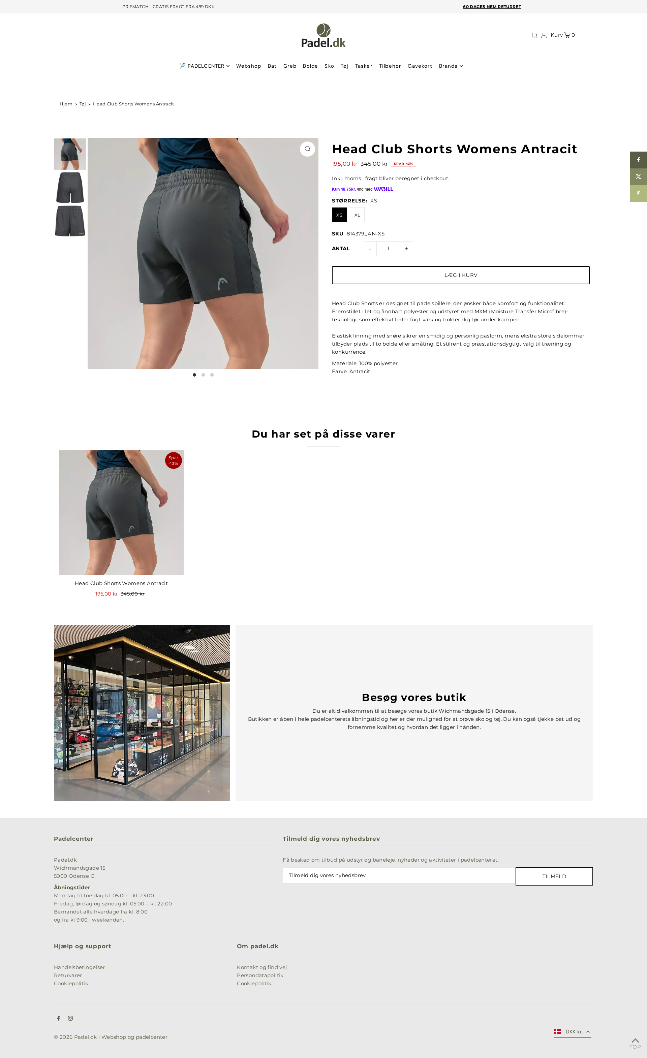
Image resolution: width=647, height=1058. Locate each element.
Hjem (66, 103)
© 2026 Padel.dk (75, 1037)
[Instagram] (70, 1019)
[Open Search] (535, 35)
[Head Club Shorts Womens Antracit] (121, 512)
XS (339, 215)
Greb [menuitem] (290, 66)
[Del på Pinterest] (638, 193)
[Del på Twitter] (638, 176)
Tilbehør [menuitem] (390, 66)
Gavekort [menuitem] (420, 66)
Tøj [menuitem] (344, 66)
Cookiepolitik (71, 983)
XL (358, 215)
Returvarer (68, 975)
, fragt (370, 178)
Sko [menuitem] (329, 66)
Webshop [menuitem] (248, 66)
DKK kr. (574, 1031)
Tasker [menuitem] (364, 66)
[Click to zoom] (307, 149)
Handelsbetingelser (79, 967)
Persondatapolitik (260, 975)
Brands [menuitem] (448, 66)
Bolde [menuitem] (310, 66)
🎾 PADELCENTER (202, 66)
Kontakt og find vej (262, 967)
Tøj (83, 103)
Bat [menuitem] (272, 66)
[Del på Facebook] (638, 160)
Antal (341, 248)
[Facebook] (58, 1019)
